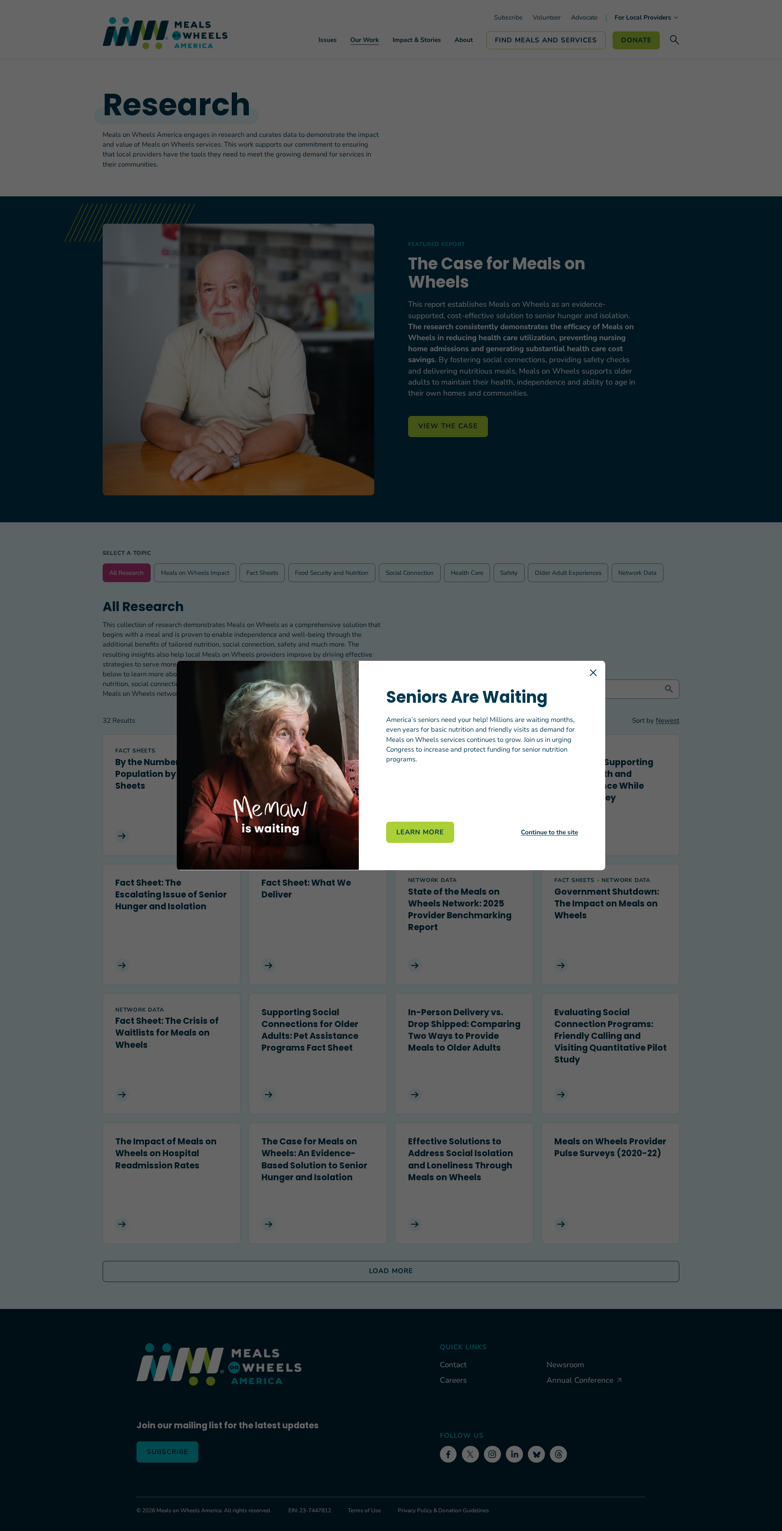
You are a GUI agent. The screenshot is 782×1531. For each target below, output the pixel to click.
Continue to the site (549, 832)
